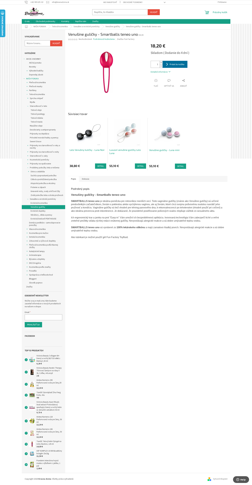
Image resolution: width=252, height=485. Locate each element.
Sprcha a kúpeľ (36, 98)
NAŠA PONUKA (32, 78)
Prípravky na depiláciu (39, 133)
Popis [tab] (73, 179)
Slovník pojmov (36, 282)
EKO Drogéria (35, 263)
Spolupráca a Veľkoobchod (41, 274)
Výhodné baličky (36, 70)
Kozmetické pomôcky (39, 159)
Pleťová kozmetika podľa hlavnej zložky (43, 246)
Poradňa (32, 270)
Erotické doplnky (38, 211)
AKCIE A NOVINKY (33, 59)
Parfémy (32, 90)
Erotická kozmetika (39, 203)
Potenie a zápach (38, 187)
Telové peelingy (38, 114)
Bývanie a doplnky (37, 259)
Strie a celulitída (38, 171)
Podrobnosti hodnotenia (104, 39)
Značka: (125, 39)
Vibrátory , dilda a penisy (41, 214)
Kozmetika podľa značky (40, 267)
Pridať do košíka (177, 64)
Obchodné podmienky (133, 2)
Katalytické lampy (37, 251)
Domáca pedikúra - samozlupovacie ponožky (44, 224)
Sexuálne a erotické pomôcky (43, 199)
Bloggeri (33, 278)
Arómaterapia (35, 255)
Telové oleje (36, 110)
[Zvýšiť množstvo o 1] (161, 62)
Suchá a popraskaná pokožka (43, 175)
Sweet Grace (35, 141)
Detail (100, 166)
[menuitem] (27, 21)
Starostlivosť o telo (38, 106)
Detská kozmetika (37, 237)
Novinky (32, 66)
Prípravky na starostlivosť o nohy (44, 152)
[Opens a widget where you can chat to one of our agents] (241, 480)
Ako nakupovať (110, 2)
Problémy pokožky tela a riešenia (44, 167)
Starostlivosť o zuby (39, 155)
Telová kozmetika (37, 94)
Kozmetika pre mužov (38, 233)
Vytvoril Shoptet (220, 479)
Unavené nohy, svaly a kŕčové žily (45, 191)
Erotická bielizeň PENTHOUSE (43, 218)
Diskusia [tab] (85, 179)
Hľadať (153, 12)
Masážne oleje (36, 125)
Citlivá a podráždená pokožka (44, 179)
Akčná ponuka (35, 62)
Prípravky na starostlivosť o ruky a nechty (45, 146)
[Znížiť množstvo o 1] (161, 66)
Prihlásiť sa (33, 324)
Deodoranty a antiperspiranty (43, 129)
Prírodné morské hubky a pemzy (44, 137)
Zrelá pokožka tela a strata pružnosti (47, 195)
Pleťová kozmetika (37, 82)
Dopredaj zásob (36, 74)
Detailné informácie (159, 71)
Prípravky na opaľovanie (40, 163)
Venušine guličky (38, 207)
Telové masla (36, 121)
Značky (29, 286)
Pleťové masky (35, 86)
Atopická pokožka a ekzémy (43, 183)
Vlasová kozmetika (37, 229)
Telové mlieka (37, 118)
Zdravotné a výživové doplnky (42, 240)
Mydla (32, 102)
